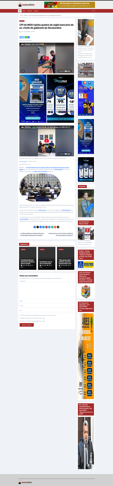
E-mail (22, 305)
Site (20, 310)
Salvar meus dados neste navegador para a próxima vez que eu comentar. (38, 315)
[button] (94, 11)
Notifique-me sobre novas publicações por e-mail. (33, 321)
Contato (36, 11)
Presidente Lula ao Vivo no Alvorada (46, 262)
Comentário (23, 281)
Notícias (29, 11)
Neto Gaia (25, 31)
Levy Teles (24, 161)
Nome (21, 301)
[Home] (20, 10)
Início (23, 11)
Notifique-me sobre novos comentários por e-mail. (33, 318)
